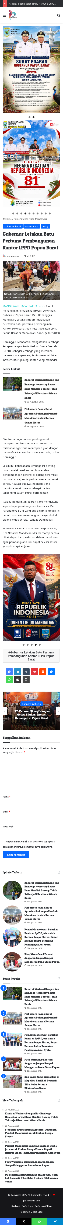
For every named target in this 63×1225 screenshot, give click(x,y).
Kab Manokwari (38, 218)
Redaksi (16, 1206)
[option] (31, 711)
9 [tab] (46, 213)
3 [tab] (21, 213)
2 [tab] (33, 117)
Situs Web (8, 826)
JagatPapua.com (31, 1200)
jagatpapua (13, 256)
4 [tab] (25, 213)
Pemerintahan (21, 218)
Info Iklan (27, 1206)
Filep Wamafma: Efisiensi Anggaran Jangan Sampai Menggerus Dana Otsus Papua (41, 958)
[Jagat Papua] (13, 15)
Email (6, 811)
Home (8, 218)
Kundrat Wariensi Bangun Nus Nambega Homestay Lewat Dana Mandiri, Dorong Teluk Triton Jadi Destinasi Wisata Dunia (41, 388)
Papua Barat (31, 226)
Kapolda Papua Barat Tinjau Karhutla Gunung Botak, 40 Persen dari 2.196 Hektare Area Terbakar (31, 714)
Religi (45, 226)
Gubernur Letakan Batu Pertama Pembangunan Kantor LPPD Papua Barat (31, 655)
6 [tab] (33, 213)
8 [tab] (42, 213)
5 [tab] (29, 213)
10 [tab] (50, 213)
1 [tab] (29, 117)
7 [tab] (37, 213)
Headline (31, 702)
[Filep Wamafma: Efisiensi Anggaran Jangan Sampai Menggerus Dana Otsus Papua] (12, 961)
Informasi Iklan (43, 1206)
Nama (6, 796)
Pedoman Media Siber (31, 1211)
